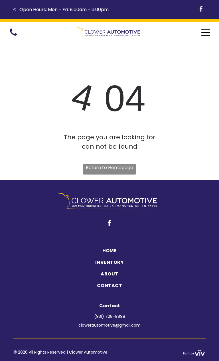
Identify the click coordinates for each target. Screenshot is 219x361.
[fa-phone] (13, 35)
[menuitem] (109, 250)
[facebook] (201, 9)
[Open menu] (205, 32)
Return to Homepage (109, 167)
